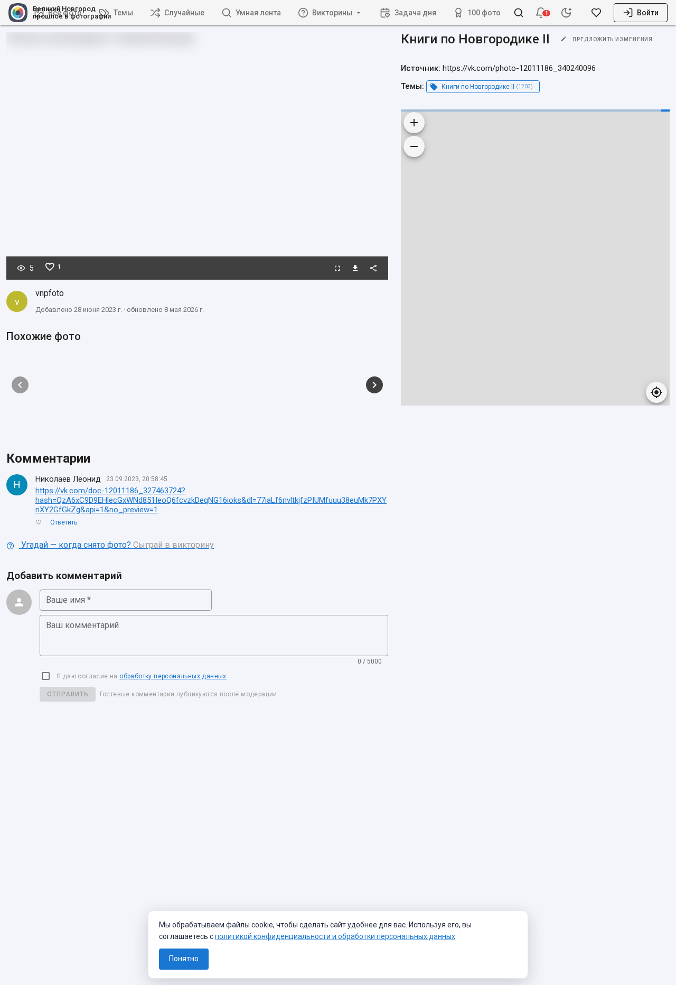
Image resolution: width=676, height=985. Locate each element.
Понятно (184, 958)
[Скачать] (355, 268)
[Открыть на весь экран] (337, 268)
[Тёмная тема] (566, 12)
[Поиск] (518, 12)
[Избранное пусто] (596, 12)
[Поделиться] (373, 268)
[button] (540, 12)
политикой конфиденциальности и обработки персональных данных (335, 936)
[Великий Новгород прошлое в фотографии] (13, 12)
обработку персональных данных (173, 676)
